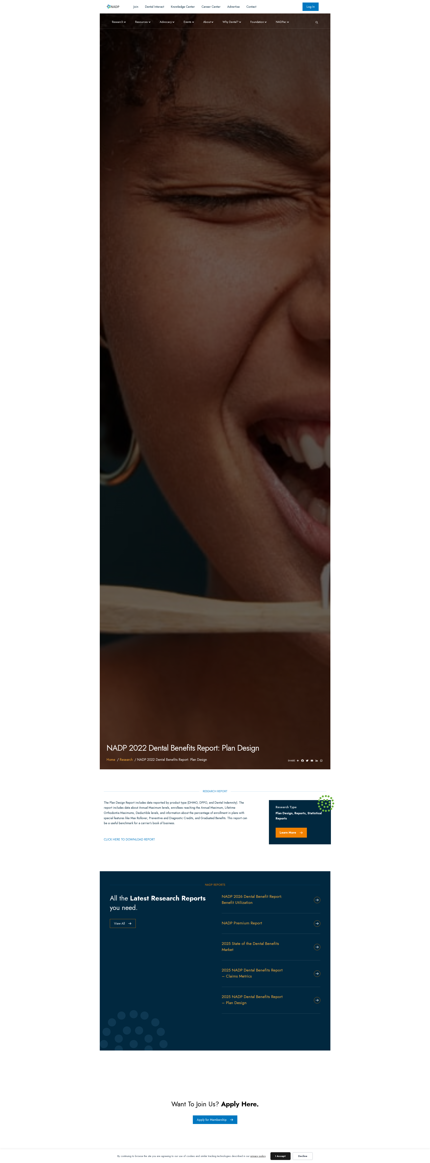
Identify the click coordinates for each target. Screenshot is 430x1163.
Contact (251, 7)
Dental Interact (154, 7)
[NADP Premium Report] (315, 923)
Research (117, 22)
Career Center (211, 7)
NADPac (281, 22)
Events (187, 22)
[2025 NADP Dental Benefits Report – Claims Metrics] (315, 973)
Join (135, 7)
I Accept (280, 1156)
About (207, 22)
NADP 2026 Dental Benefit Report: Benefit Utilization (252, 899)
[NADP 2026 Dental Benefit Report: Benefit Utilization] (315, 900)
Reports (300, 813)
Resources (141, 22)
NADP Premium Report (242, 923)
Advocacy (166, 22)
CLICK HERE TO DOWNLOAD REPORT (129, 839)
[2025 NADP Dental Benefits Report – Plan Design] (315, 1000)
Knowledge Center (183, 7)
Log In (311, 7)
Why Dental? (230, 22)
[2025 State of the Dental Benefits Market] (315, 947)
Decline (302, 1156)
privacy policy (258, 1156)
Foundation (257, 22)
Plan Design (284, 813)
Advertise (233, 7)
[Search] (315, 22)
